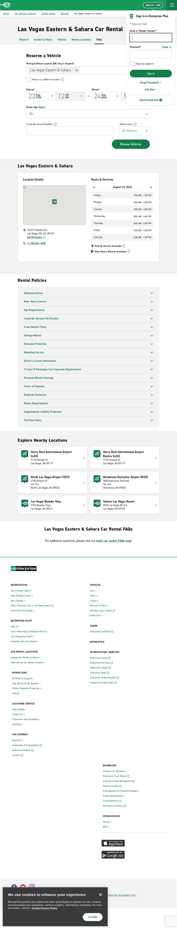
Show (165, 47)
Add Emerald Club (149, 100)
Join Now (149, 89)
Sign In (151, 73)
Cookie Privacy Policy (44, 908)
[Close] (100, 894)
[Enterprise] (5, 5)
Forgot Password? (149, 82)
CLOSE (92, 916)
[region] (55, 906)
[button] (172, 5)
